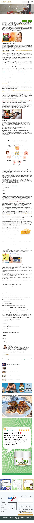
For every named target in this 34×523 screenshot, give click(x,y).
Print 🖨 (24, 20)
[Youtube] (5, 354)
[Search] (28, 2)
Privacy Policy (3, 449)
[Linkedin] (8, 354)
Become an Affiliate (3, 453)
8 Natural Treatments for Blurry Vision (12, 368)
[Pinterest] (7, 354)
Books (2, 445)
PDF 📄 (29, 20)
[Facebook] (9, 444)
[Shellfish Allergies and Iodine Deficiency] (4, 380)
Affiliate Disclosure (17, 463)
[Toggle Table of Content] (10, 18)
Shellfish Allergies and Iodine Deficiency (12, 379)
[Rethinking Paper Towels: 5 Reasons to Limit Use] (4, 376)
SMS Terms (3, 451)
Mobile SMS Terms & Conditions (25, 457)
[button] (32, 2)
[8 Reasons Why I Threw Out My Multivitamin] (4, 372)
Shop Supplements (3, 447)
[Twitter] (11, 444)
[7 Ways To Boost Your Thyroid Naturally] (4, 364)
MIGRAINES (21, 24)
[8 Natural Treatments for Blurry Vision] (4, 368)
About (2, 443)
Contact (2, 456)
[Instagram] (6, 354)
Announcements (3, 455)
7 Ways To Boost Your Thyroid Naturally (12, 364)
